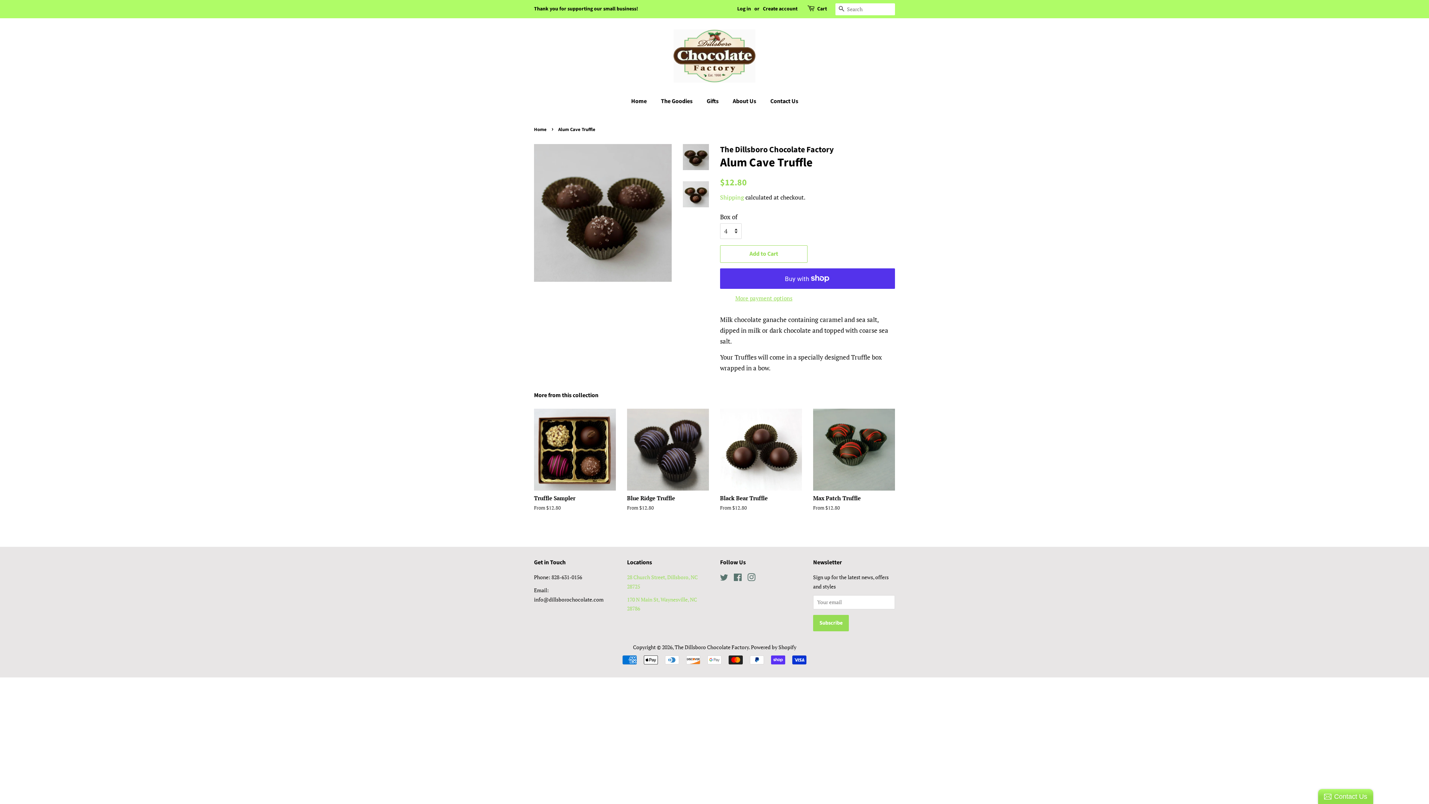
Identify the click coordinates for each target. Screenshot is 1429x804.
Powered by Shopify (773, 647)
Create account (780, 9)
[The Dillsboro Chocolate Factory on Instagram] (751, 578)
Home (639, 101)
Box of (729, 217)
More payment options (764, 298)
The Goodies (677, 101)
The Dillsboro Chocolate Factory (712, 647)
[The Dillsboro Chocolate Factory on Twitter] (724, 578)
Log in (744, 9)
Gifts (713, 101)
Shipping (732, 197)
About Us (744, 101)
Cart (822, 9)
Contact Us (784, 101)
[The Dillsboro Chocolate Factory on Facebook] (737, 578)
